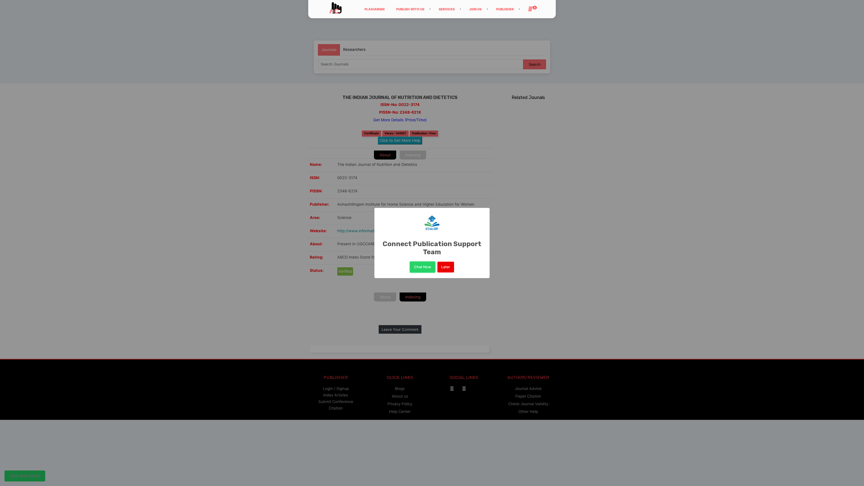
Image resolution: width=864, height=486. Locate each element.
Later (445, 267)
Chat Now (422, 267)
